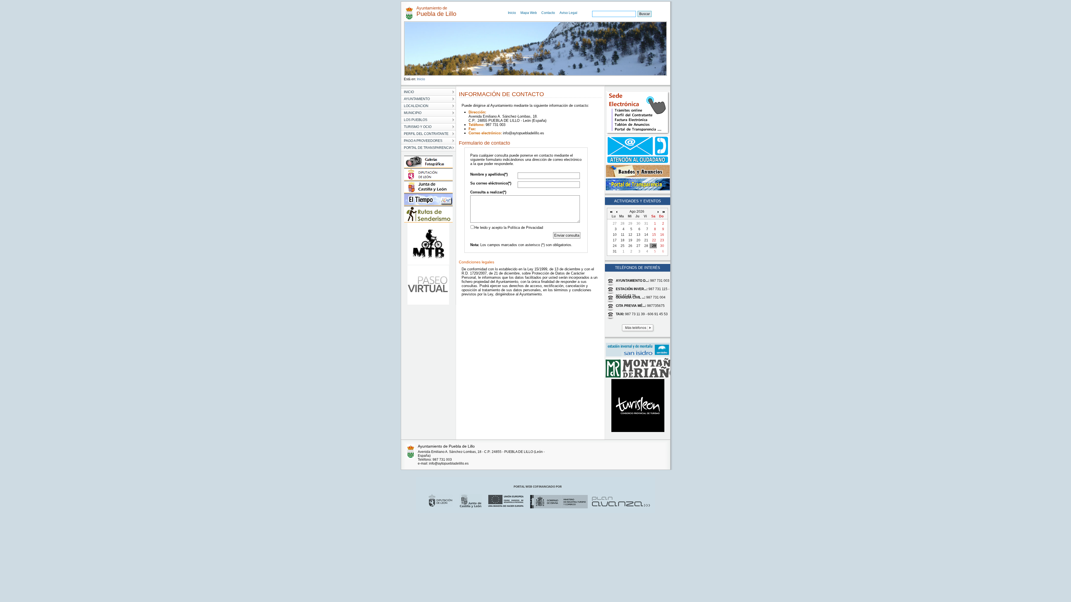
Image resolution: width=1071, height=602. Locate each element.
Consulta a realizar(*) (488, 192)
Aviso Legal (568, 13)
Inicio (512, 13)
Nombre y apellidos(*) (489, 174)
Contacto (548, 13)
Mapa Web (528, 13)
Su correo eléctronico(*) (490, 183)
